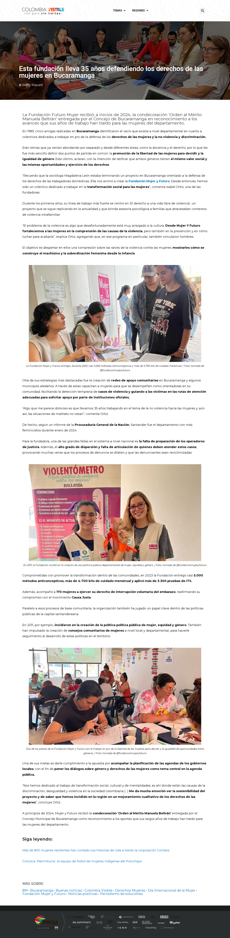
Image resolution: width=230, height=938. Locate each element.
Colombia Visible (98, 890)
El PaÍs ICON (122, 927)
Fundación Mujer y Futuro (44, 894)
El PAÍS (76, 917)
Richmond (74, 927)
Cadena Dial (135, 922)
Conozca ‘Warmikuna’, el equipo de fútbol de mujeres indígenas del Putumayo (82, 861)
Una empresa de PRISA (47, 920)
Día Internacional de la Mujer (171, 890)
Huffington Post (81, 922)
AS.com (151, 917)
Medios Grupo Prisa (47, 928)
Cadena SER (141, 917)
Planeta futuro (160, 922)
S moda (136, 927)
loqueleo (151, 927)
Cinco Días (122, 922)
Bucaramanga (41, 890)
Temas (117, 10)
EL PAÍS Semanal (147, 922)
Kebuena (172, 922)
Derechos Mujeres (130, 890)
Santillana (108, 917)
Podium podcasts (107, 927)
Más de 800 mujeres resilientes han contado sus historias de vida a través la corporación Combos (96, 850)
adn (162, 917)
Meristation (167, 927)
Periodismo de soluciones (121, 894)
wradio (109, 922)
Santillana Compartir (126, 917)
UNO (99, 922)
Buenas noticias (69, 890)
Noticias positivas (82, 894)
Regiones (138, 10)
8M (25, 890)
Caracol (175, 917)
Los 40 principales (92, 917)
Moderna (91, 927)
